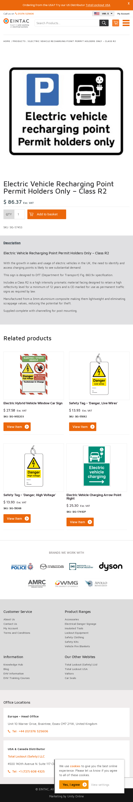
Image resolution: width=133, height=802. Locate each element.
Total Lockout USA (76, 669)
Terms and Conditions (16, 632)
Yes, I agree (71, 784)
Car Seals (70, 677)
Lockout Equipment (76, 632)
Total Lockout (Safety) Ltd (81, 664)
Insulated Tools (74, 628)
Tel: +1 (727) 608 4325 (28, 771)
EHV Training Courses (16, 677)
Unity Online (75, 796)
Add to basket (47, 214)
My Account (123, 13)
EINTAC (16, 23)
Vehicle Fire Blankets (77, 646)
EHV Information (13, 673)
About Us (9, 619)
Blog (6, 669)
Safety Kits (71, 641)
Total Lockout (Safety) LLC (26, 756)
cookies (75, 766)
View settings (100, 784)
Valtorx (69, 673)
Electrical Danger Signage (80, 623)
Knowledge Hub (13, 664)
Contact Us (10, 623)
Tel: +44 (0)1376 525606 (30, 731)
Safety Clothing (74, 637)
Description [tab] (12, 243)
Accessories (72, 619)
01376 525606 (26, 13)
